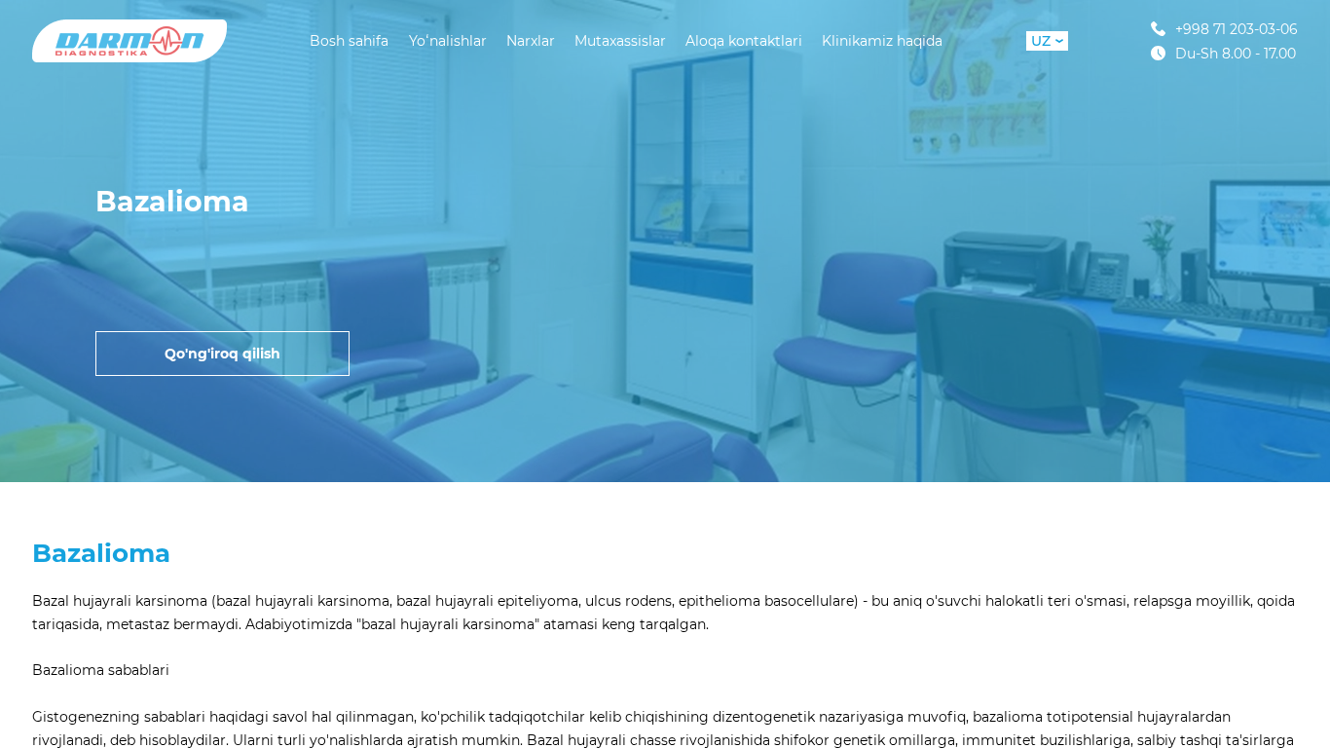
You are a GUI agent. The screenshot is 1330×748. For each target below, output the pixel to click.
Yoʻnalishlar (448, 41)
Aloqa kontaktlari (743, 41)
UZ (1041, 41)
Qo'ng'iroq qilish (222, 353)
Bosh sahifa (349, 41)
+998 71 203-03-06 (1236, 28)
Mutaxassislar (620, 41)
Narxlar (530, 41)
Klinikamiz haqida (882, 41)
